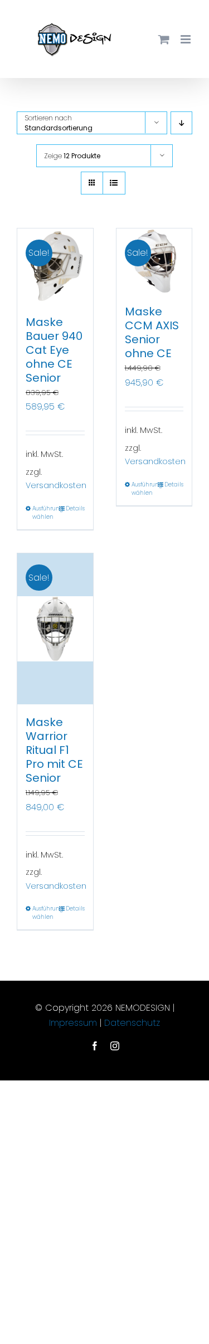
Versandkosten (56, 485)
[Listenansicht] (114, 183)
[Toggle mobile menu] (186, 39)
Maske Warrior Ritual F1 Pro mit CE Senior (54, 750)
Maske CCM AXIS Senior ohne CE (152, 332)
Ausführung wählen (43, 512)
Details (75, 508)
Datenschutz (130, 1022)
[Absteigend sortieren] (181, 122)
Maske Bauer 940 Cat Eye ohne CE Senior (54, 350)
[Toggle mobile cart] (163, 39)
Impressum (74, 1022)
